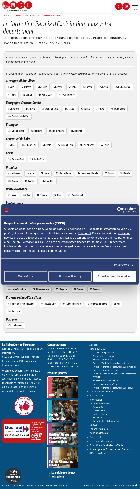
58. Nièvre (30, 108)
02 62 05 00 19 (70, 366)
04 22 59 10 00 (66, 359)
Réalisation (102, 485)
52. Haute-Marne (63, 173)
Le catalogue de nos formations (63, 474)
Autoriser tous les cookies (114, 276)
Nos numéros (99, 410)
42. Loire (73, 86)
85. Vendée (95, 289)
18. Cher (11, 144)
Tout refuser (25, 276)
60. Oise (26, 195)
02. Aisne (12, 195)
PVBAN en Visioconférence (105, 380)
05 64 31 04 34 (69, 362)
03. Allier (12, 94)
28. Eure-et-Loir (29, 144)
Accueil (19, 15)
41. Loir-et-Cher (87, 144)
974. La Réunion (15, 325)
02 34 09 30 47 (71, 351)
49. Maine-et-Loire (41, 289)
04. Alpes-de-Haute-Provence (21, 303)
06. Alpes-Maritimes (72, 303)
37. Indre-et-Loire (65, 144)
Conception (89, 485)
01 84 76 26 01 (72, 348)
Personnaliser (68, 276)
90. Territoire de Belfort (18, 116)
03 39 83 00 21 (67, 355)
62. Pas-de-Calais (76, 195)
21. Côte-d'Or (13, 108)
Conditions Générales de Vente (106, 445)
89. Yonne (69, 108)
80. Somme (42, 195)
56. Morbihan (76, 130)
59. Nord (57, 195)
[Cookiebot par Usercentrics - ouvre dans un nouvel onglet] (120, 209)
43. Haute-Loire (45, 94)
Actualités (97, 417)
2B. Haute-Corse (37, 159)
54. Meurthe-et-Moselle (88, 173)
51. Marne (45, 173)
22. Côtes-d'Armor (16, 130)
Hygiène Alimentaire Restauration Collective (113, 387)
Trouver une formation (101, 391)
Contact (93, 424)
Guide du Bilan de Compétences (107, 421)
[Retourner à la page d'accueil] (16, 4)
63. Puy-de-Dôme (67, 94)
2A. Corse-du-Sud (16, 159)
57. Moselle (125, 173)
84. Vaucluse (14, 311)
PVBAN (96, 377)
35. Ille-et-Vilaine (56, 130)
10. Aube (30, 173)
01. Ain (11, 86)
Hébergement (117, 485)
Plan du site (95, 436)
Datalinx (130, 485)
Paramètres (121, 264)
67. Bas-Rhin (30, 181)
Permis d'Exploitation (103, 359)
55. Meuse (109, 173)
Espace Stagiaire (98, 428)
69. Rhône (87, 86)
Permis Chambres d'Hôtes (105, 384)
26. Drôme (42, 86)
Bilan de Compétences (103, 352)
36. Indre (47, 144)
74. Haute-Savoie (122, 86)
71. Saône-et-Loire (50, 108)
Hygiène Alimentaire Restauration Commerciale (114, 366)
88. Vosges (13, 181)
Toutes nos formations (103, 356)
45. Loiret (105, 144)
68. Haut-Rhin (48, 181)
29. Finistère (36, 130)
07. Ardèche (26, 86)
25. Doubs (85, 108)
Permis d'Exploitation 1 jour (105, 370)
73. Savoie (103, 86)
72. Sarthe (78, 289)
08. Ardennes (14, 173)
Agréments (98, 407)
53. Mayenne (61, 289)
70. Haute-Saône (118, 108)
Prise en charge (97, 395)
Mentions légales (98, 432)
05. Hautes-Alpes (48, 303)
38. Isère (58, 86)
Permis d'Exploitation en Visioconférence (112, 363)
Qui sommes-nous (101, 403)
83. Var (117, 303)
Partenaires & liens (101, 414)
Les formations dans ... (52, 15)
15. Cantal (27, 94)
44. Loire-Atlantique (17, 289)
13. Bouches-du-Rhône (97, 303)
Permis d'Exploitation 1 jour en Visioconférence (114, 373)
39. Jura (100, 108)
